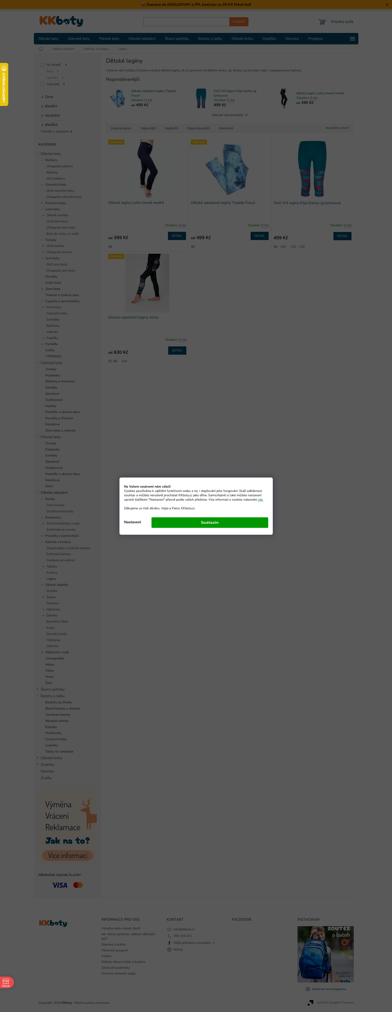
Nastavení (132, 522)
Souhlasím (210, 522)
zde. (260, 499)
